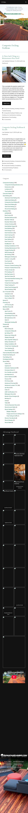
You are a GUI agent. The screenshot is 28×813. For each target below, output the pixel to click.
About (10, 761)
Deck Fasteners (9, 232)
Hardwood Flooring (10, 383)
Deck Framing (8, 235)
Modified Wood (7, 307)
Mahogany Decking (10, 256)
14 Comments (8, 170)
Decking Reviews (18, 764)
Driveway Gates (9, 370)
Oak (6, 400)
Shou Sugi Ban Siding (10, 339)
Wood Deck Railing (10, 209)
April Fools (7, 311)
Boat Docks (8, 215)
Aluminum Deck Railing (11, 198)
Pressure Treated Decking (12, 265)
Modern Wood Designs (11, 396)
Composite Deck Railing (11, 202)
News (4, 309)
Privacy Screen (9, 270)
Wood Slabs (8, 422)
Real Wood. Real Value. (18, 761)
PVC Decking (8, 272)
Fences (7, 379)
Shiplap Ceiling (10, 411)
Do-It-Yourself (7, 291)
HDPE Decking (8, 252)
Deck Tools (8, 241)
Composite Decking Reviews (12, 184)
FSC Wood (7, 381)
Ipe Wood (7, 387)
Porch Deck (8, 263)
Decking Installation (10, 246)
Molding (7, 398)
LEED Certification (9, 392)
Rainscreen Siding (9, 335)
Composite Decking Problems (12, 113)
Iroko (6, 389)
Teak (6, 402)
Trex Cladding (8, 348)
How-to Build (8, 298)
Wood (4, 361)
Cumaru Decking (9, 224)
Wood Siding (8, 350)
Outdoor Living (9, 259)
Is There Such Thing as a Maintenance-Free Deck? (11, 57)
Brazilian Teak (8, 219)
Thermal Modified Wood (9, 352)
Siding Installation (9, 344)
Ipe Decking (10, 163)
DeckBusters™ (8, 243)
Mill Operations (9, 318)
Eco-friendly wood (10, 372)
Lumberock (8, 189)
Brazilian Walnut (9, 222)
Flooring (5, 302)
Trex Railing (6, 357)
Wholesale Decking (10, 322)
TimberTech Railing (8, 355)
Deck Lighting (8, 237)
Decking (17, 108)
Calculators (8, 293)
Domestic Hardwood (10, 368)
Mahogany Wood (9, 394)
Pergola (5, 324)
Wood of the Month (10, 418)
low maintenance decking (14, 115)
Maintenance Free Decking (9, 117)
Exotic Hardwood (9, 376)
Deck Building (8, 228)
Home (5, 761)
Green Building (9, 313)
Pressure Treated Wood (11, 267)
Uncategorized (7, 359)
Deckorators (8, 187)
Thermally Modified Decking (12, 278)
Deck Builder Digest (10, 226)
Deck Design (8, 230)
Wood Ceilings (9, 409)
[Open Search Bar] (26, 2)
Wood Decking (9, 289)
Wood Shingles (9, 420)
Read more (6, 103)
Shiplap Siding (8, 337)
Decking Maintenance (10, 248)
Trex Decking (8, 191)
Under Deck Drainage (10, 287)
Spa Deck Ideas (9, 276)
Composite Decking (9, 108)
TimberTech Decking (10, 283)
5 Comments (7, 119)
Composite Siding (9, 331)
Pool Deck (7, 261)
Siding (4, 326)
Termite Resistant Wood (11, 405)
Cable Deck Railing (10, 200)
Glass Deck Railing (10, 204)
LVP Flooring (8, 304)
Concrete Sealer (7, 193)
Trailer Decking (9, 285)
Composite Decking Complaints (12, 165)
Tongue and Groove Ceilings (14, 413)
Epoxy (4, 300)
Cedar (6, 363)
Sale (6, 320)
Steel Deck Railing (9, 206)
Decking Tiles (8, 296)
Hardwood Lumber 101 (11, 385)
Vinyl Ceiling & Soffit (12, 416)
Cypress (7, 365)
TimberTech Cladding (10, 346)
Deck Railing (6, 195)
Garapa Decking (9, 250)
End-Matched (8, 374)
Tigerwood (8, 280)
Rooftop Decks (9, 274)
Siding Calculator (9, 341)
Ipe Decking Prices (10, 315)
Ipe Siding (7, 333)
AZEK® (7, 213)
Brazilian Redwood (10, 217)
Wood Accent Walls (10, 407)
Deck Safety (8, 239)
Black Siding (8, 328)
